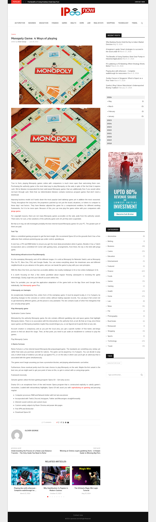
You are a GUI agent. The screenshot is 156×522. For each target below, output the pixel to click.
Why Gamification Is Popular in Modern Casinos (56, 489)
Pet (126, 311)
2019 (109, 140)
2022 (109, 130)
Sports (126, 336)
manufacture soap (113, 363)
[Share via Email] (68, 422)
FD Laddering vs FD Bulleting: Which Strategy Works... (45, 2)
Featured (126, 266)
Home (82, 23)
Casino (126, 251)
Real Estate (98, 23)
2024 (109, 123)
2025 (109, 120)
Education (43, 23)
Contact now (140, 2)
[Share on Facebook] (61, 422)
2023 (109, 127)
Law (88, 23)
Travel (134, 23)
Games (64, 23)
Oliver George (22, 42)
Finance (55, 23)
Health (73, 23)
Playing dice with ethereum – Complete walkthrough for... (25, 489)
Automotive (20, 23)
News (126, 306)
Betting (126, 241)
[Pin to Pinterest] (65, 422)
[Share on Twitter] (63, 422)
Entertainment (126, 261)
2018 (109, 143)
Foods (126, 276)
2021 (109, 133)
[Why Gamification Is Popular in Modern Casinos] (56, 475)
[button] (23, 2)
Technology (123, 23)
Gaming (126, 286)
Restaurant (126, 326)
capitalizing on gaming (80, 387)
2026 (109, 97)
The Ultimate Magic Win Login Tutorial (86, 489)
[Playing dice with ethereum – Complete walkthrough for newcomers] (25, 475)
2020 (109, 136)
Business (32, 23)
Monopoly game (29, 285)
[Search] (142, 23)
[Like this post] (58, 422)
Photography (126, 316)
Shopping (111, 23)
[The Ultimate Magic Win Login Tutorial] (86, 475)
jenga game (15, 211)
